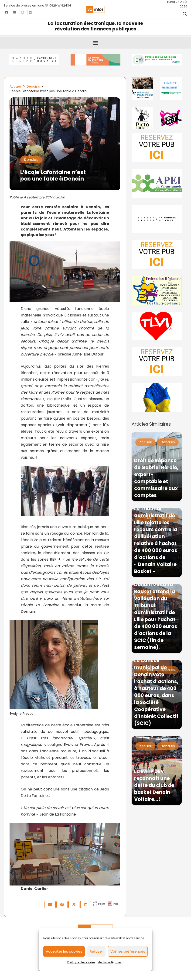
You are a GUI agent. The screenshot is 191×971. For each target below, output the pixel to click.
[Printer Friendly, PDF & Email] (105, 906)
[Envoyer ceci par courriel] (50, 904)
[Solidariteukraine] (157, 397)
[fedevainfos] (157, 290)
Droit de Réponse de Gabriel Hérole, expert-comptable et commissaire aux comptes (156, 478)
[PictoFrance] (142, 118)
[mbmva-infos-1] (157, 219)
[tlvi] (157, 326)
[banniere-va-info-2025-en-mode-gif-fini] (157, 60)
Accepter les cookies (64, 951)
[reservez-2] (157, 254)
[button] (184, 14)
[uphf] (142, 88)
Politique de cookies (81, 962)
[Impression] (157, 183)
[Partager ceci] (62, 904)
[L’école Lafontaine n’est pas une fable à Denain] (65, 100)
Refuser (96, 951)
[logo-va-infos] (95, 9)
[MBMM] (34, 60)
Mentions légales (110, 962)
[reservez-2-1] (157, 147)
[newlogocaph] (96, 60)
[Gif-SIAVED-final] (171, 88)
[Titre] (6, 12)
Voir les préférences (127, 951)
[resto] (171, 118)
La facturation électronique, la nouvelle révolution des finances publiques (95, 26)
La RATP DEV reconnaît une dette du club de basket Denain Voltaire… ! (154, 785)
